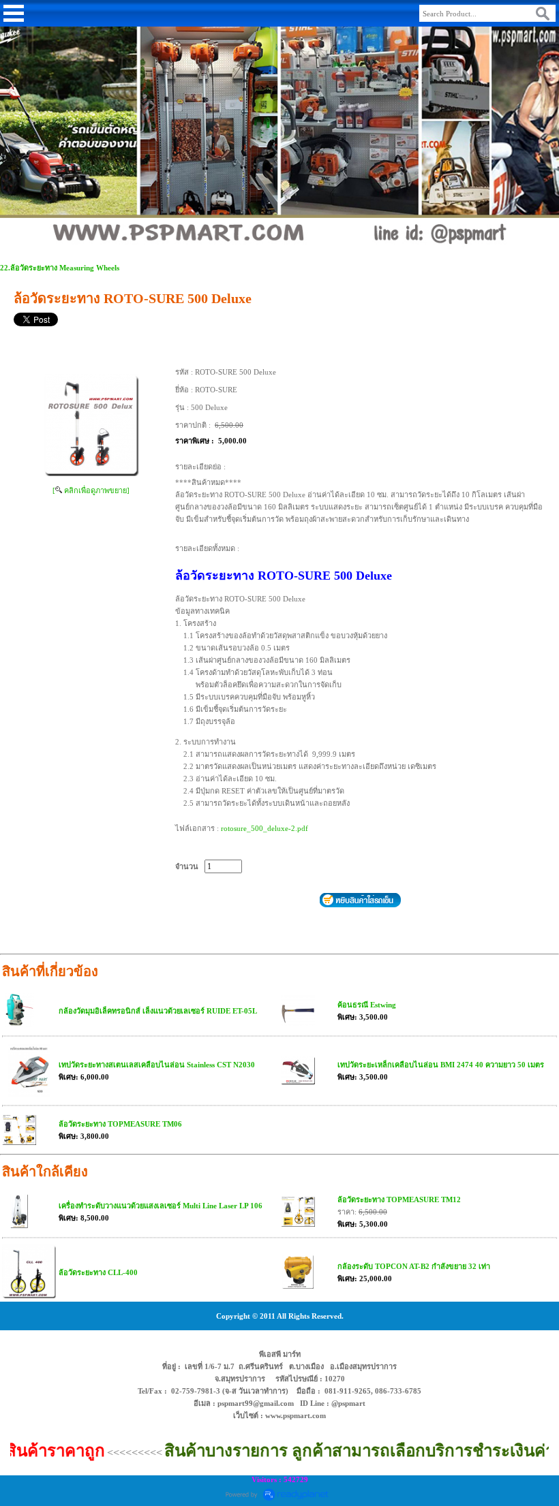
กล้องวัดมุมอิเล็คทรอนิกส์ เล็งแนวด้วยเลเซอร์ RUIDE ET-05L (158, 1011)
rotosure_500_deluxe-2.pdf (264, 828)
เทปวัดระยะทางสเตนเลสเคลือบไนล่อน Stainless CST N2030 (157, 1065)
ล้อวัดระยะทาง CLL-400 (98, 1272)
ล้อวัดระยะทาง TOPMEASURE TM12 (399, 1199)
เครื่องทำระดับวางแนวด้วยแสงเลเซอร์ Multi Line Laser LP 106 (160, 1206)
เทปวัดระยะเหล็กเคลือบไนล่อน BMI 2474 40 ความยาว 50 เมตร (440, 1065)
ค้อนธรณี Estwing (366, 1005)
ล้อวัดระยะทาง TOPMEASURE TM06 (120, 1124)
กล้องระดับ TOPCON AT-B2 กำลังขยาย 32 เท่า (413, 1266)
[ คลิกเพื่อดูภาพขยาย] (91, 490)
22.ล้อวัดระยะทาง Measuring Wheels (59, 268)
